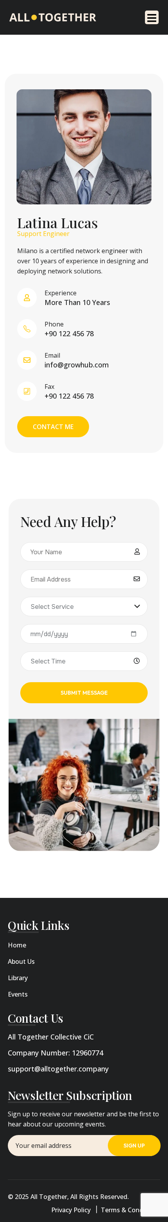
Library (18, 978)
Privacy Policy (71, 1210)
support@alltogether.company (58, 1068)
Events (18, 994)
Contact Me (53, 426)
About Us (21, 961)
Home (17, 945)
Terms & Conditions (130, 1210)
